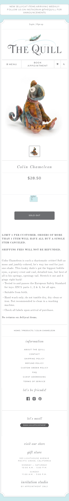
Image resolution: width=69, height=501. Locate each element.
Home (17, 330)
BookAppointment (38, 64)
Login (31, 24)
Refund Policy (34, 363)
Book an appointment (34, 425)
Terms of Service (34, 381)
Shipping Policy (34, 359)
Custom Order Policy (34, 368)
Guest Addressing (34, 377)
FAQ (34, 372)
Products (27, 330)
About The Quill (34, 349)
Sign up (39, 24)
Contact (34, 354)
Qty (33, 196)
